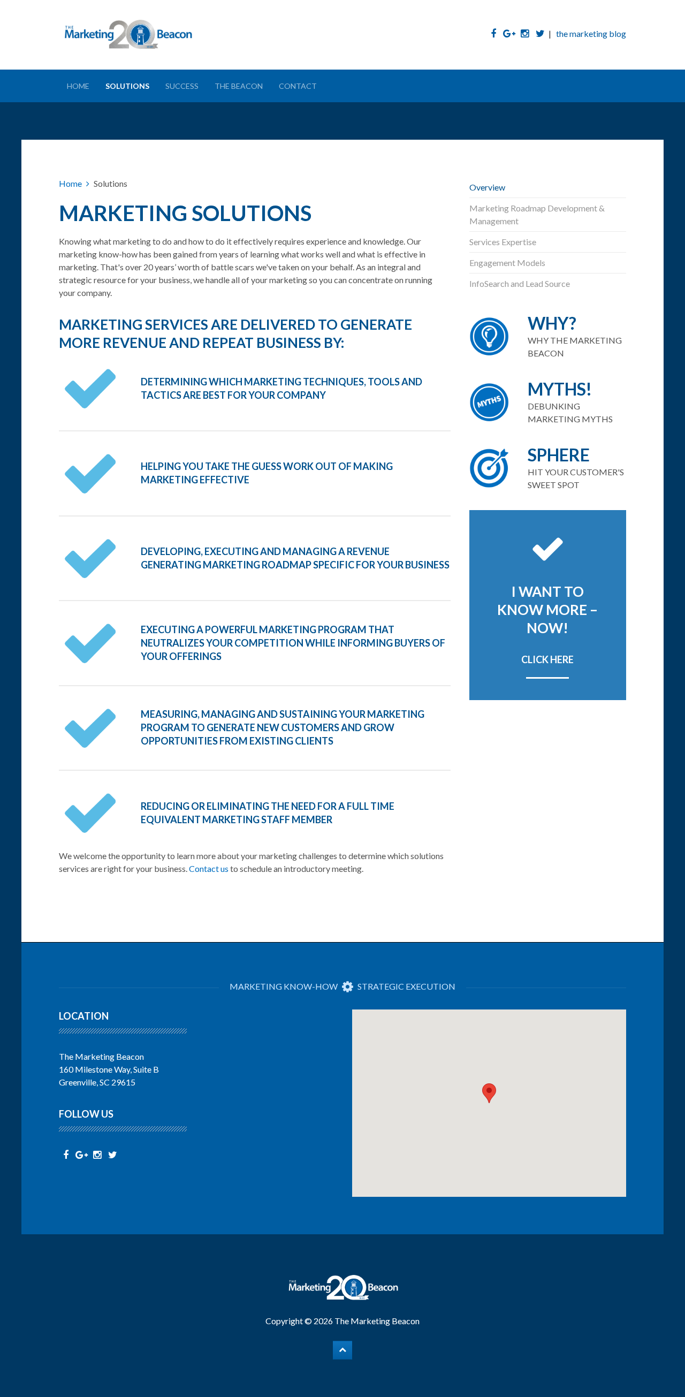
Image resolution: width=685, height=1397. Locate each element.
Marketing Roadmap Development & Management (537, 214)
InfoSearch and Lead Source (519, 283)
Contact (298, 85)
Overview (487, 187)
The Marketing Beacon (377, 1321)
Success (182, 85)
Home (78, 85)
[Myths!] (548, 402)
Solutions (127, 85)
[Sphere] (548, 467)
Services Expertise (502, 242)
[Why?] (548, 336)
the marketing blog (591, 33)
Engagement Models (507, 262)
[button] (489, 1093)
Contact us (209, 868)
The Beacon (239, 85)
